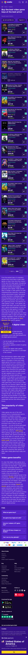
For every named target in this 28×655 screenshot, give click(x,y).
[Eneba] (8, 2)
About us (4, 553)
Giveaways (4, 580)
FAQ (15, 566)
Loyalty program (5, 569)
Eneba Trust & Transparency (8, 559)
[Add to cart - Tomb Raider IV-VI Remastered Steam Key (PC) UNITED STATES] (24, 32)
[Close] (26, 637)
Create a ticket (17, 569)
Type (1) (21, 20)
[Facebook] (15, 590)
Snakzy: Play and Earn (6, 583)
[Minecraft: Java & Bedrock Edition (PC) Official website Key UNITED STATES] (14, 65)
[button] (21, 271)
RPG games (19, 431)
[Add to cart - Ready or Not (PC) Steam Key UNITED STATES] (24, 129)
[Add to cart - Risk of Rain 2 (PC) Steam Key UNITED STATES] (24, 240)
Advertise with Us (5, 592)
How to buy (4, 566)
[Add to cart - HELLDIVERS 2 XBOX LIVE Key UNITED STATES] (24, 191)
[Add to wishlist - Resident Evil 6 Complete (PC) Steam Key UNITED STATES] (25, 196)
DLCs (7, 346)
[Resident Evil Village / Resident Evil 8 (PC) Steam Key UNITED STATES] (14, 89)
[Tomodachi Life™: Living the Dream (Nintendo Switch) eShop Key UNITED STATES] (14, 262)
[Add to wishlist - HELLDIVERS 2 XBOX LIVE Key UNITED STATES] (25, 184)
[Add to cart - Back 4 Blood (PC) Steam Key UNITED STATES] (24, 44)
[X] (17, 590)
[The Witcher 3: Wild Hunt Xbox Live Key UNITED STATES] (14, 138)
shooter (4, 486)
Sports (18, 484)
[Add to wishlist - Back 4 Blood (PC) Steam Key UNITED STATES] (25, 37)
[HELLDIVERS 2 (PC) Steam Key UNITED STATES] (14, 101)
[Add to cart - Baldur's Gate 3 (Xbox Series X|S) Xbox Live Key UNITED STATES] (24, 216)
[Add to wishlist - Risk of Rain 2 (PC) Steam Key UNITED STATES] (25, 233)
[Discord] (22, 590)
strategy (11, 477)
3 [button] (12, 271)
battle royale (5, 440)
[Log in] (26, 2)
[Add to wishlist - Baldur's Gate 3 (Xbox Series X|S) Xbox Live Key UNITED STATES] (25, 209)
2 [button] (11, 271)
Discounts (4, 571)
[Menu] (2, 2)
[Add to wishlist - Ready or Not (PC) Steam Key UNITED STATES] (25, 122)
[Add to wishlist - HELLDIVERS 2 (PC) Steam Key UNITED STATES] (25, 98)
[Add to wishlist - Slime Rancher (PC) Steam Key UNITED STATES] (25, 110)
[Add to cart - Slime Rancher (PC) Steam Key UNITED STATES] (24, 117)
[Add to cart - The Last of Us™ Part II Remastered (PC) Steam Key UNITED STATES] (24, 154)
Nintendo (4, 320)
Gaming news (5, 578)
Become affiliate (5, 581)
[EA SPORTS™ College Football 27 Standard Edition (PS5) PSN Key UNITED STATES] (14, 163)
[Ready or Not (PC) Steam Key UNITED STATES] (14, 126)
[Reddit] (24, 590)
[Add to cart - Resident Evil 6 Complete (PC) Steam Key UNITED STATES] (24, 203)
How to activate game (19, 567)
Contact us (4, 555)
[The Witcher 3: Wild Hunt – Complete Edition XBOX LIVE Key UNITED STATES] (14, 53)
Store (6, 6)
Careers (3, 557)
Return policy (17, 571)
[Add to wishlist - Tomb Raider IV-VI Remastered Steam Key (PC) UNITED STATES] (25, 25)
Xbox (21, 318)
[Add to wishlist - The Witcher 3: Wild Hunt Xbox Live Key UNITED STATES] (25, 135)
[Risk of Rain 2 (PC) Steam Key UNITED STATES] (14, 237)
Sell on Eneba (5, 590)
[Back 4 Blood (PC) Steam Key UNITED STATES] (14, 41)
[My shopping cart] (23, 2)
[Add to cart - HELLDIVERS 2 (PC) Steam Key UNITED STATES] (24, 104)
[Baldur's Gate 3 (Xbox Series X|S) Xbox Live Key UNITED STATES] (14, 212)
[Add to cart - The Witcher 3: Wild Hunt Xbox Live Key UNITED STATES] (24, 141)
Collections (4, 567)
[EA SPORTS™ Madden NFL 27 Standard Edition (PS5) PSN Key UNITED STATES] (14, 77)
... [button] (14, 271)
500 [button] (17, 271)
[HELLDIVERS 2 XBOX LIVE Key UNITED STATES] (14, 187)
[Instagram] (20, 590)
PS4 (9, 320)
